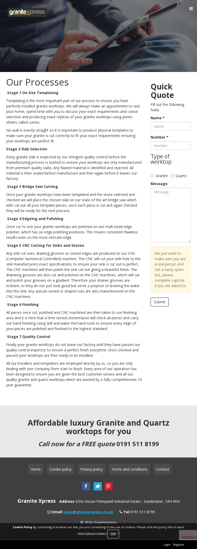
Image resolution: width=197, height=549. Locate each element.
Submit (159, 301)
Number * (160, 137)
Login (167, 544)
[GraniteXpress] (35, 12)
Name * (158, 117)
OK (113, 534)
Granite (162, 175)
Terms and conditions (129, 469)
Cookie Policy (22, 527)
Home (36, 469)
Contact (162, 469)
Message (159, 183)
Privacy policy (91, 469)
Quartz (181, 175)
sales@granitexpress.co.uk (88, 511)
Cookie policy (61, 469)
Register (178, 544)
